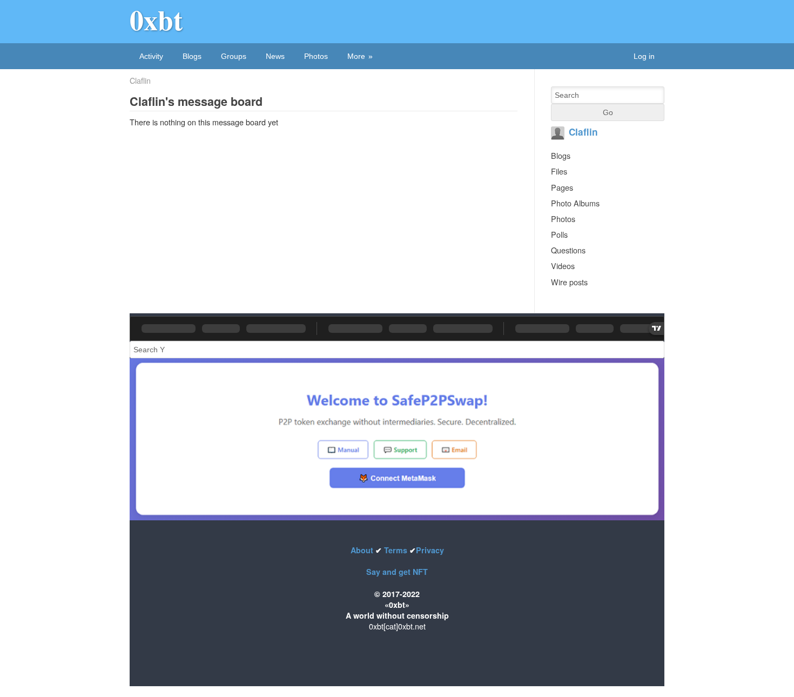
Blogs (192, 56)
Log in (644, 56)
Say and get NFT (397, 571)
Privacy (430, 550)
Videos (563, 265)
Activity (151, 56)
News (275, 56)
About (363, 550)
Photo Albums (575, 203)
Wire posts (569, 281)
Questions (568, 250)
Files (559, 171)
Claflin (140, 80)
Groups (233, 56)
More (356, 56)
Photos (316, 56)
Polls (559, 234)
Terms (395, 550)
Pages (562, 187)
